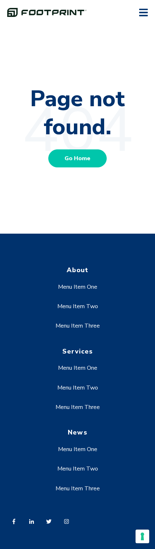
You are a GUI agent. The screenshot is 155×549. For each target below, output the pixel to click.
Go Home (77, 158)
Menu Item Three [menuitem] (78, 326)
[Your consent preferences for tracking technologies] (142, 536)
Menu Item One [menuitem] (77, 287)
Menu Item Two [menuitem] (77, 306)
